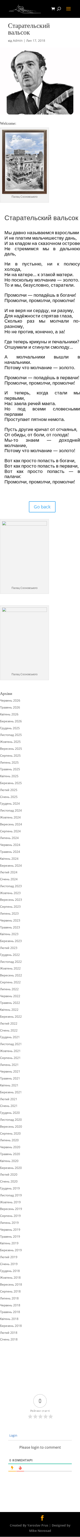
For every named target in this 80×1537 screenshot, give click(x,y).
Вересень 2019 (11, 1209)
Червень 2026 (10, 700)
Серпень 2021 (10, 1058)
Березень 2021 (11, 1092)
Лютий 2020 (8, 1174)
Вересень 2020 (11, 1126)
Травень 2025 (10, 769)
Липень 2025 (9, 762)
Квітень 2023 (9, 934)
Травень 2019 (10, 1236)
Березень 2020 (11, 1168)
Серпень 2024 (10, 831)
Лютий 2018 (8, 1332)
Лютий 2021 (8, 1099)
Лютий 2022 (8, 1023)
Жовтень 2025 (10, 742)
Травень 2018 (10, 1312)
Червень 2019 (10, 1229)
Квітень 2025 (9, 776)
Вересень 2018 (11, 1284)
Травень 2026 (10, 707)
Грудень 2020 (10, 1112)
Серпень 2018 (10, 1291)
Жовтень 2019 (10, 1202)
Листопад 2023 (11, 886)
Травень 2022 (10, 1002)
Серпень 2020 (10, 1133)
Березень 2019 (11, 1250)
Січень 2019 (9, 1264)
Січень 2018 (9, 1339)
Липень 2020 (9, 1140)
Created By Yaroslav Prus (29, 1525)
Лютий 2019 (8, 1257)
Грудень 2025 (10, 728)
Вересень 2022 (11, 975)
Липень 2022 (9, 989)
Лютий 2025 (8, 790)
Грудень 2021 (10, 1037)
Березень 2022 (11, 1016)
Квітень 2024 (9, 858)
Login (12, 1435)
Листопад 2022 (11, 961)
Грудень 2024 (10, 803)
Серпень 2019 (10, 1216)
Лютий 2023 (8, 948)
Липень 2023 (9, 913)
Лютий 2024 (8, 872)
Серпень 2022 (10, 982)
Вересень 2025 (11, 748)
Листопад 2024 (11, 810)
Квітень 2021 (9, 1085)
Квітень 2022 (9, 1009)
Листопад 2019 (11, 1195)
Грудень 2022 (10, 955)
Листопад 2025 (11, 735)
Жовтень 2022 (10, 968)
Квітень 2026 (9, 714)
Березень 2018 (11, 1326)
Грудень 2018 (10, 1271)
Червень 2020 (10, 1147)
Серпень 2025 (10, 755)
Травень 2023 (10, 927)
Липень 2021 (9, 1065)
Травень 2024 (10, 851)
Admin (18, 40)
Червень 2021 (10, 1071)
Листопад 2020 (11, 1119)
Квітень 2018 (9, 1319)
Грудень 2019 (10, 1188)
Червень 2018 (10, 1305)
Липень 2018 (9, 1298)
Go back (42, 507)
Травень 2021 (10, 1078)
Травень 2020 (10, 1154)
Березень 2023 (11, 941)
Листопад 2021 (11, 1044)
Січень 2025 (9, 797)
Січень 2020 (9, 1181)
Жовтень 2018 (10, 1277)
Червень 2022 (10, 996)
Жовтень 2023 (10, 893)
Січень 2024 (9, 879)
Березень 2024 (11, 865)
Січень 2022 (9, 1030)
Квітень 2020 (9, 1161)
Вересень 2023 (11, 899)
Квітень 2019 (9, 1243)
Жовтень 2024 (10, 817)
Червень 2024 (10, 845)
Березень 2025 (11, 783)
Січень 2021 (9, 1106)
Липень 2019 (9, 1222)
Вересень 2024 (11, 824)
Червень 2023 (10, 920)
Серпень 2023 (10, 906)
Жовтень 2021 (10, 1051)
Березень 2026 (11, 721)
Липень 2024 (9, 838)
